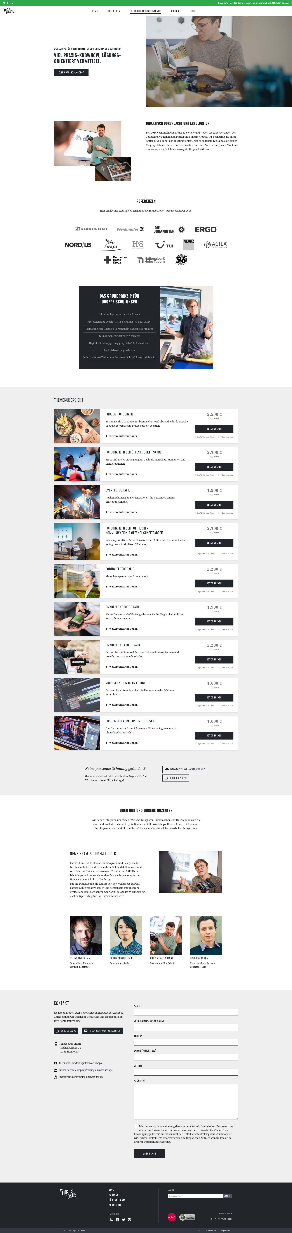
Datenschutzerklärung (157, 1141)
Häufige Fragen (117, 1199)
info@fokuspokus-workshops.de (187, 769)
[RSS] (111, 1220)
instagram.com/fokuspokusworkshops (81, 1076)
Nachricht (139, 1080)
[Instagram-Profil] (129, 1220)
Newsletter (115, 1204)
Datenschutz (210, 1231)
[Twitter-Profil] (123, 1220)
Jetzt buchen (214, 428)
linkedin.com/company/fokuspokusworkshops (85, 1070)
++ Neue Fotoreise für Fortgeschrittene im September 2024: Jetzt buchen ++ (232, 3)
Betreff (138, 1065)
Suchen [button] (227, 1196)
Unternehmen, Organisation (149, 1020)
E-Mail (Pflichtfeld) (145, 1050)
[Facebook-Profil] (117, 1220)
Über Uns (175, 11)
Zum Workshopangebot (71, 72)
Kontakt (113, 1194)
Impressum (225, 1231)
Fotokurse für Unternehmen (145, 11)
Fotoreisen (114, 11)
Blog (192, 11)
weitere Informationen (123, 436)
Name (137, 1005)
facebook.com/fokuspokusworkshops (80, 1063)
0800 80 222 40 (178, 777)
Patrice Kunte (78, 863)
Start (95, 11)
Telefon (138, 1035)
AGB (198, 1231)
